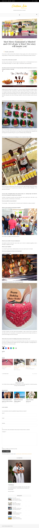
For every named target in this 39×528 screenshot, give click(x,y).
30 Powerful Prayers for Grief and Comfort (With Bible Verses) (16, 513)
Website (3, 423)
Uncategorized (19, 39)
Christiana (11, 485)
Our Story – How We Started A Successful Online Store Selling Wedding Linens (19, 366)
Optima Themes (10, 526)
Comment (4, 431)
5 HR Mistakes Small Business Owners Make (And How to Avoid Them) (16, 509)
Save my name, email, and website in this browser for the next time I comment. (16, 429)
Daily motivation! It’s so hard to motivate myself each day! (7, 366)
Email (3, 418)
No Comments (34, 373)
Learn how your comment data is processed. (24, 453)
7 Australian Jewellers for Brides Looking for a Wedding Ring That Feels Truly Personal (17, 500)
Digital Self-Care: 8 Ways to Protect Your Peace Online (16, 504)
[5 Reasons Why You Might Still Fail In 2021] (31, 362)
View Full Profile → (11, 491)
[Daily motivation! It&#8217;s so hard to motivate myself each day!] (7, 362)
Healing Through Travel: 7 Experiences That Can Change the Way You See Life (17, 518)
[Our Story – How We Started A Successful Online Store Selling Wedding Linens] (19, 362)
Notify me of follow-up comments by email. (9, 448)
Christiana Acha (5, 373)
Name (3, 413)
